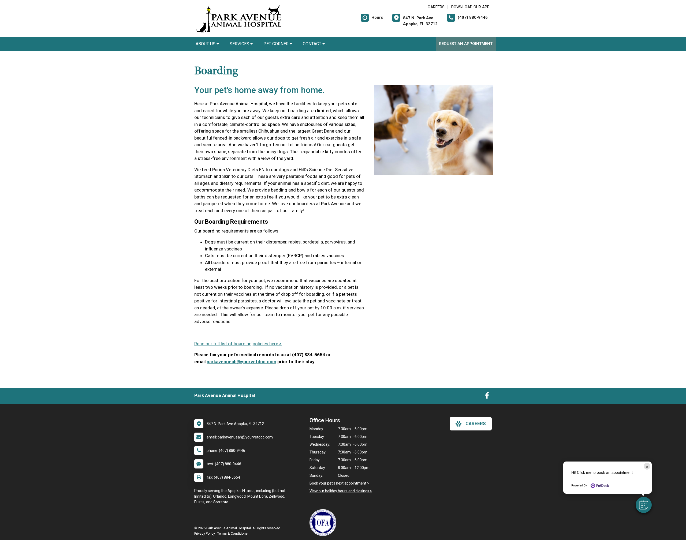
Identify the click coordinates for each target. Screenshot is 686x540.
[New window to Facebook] (487, 397)
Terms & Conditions (232, 533)
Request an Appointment (466, 43)
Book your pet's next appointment (338, 483)
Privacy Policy (204, 533)
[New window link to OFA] (324, 522)
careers (475, 423)
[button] (644, 505)
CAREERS (436, 7)
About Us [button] (206, 43)
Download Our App (470, 7)
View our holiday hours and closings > (341, 491)
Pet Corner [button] (276, 43)
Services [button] (240, 43)
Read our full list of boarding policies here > (238, 343)
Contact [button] (312, 43)
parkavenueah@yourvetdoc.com (241, 361)
